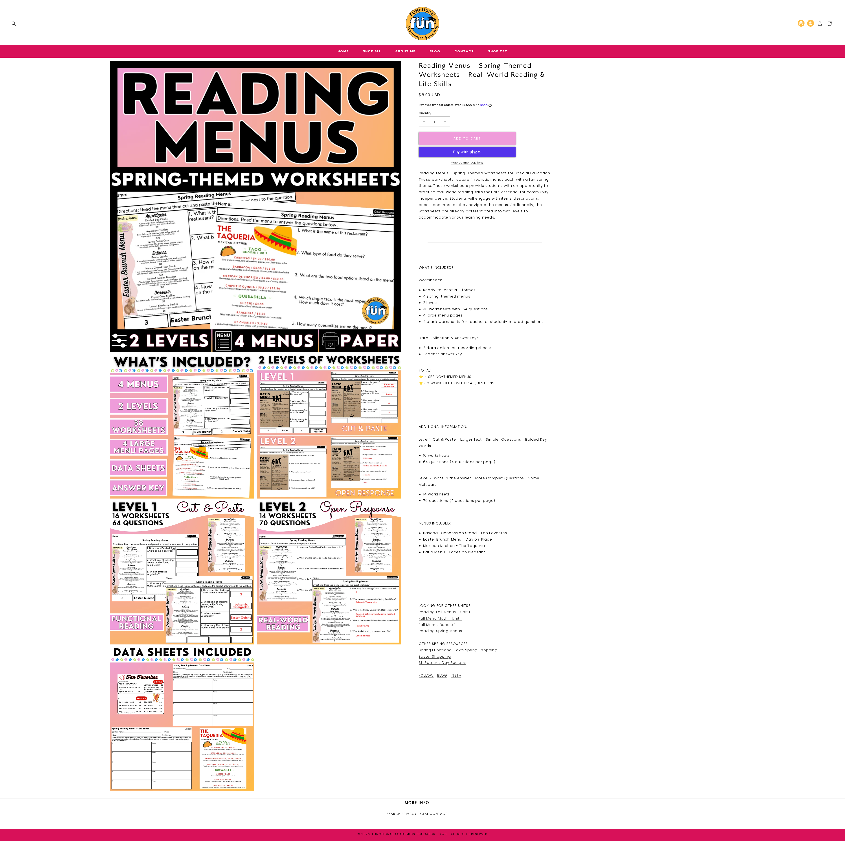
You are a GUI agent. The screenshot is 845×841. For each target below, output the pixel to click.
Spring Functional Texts (441, 650)
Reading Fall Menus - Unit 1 (444, 612)
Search (394, 814)
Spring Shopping (481, 650)
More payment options (467, 162)
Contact (438, 814)
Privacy (409, 814)
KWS (443, 834)
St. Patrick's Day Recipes (442, 662)
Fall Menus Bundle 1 (437, 624)
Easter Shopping (435, 656)
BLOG (442, 675)
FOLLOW (426, 675)
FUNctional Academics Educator (403, 834)
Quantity (425, 113)
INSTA (456, 675)
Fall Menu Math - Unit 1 (440, 618)
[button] (13, 23)
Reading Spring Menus (440, 631)
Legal (423, 814)
